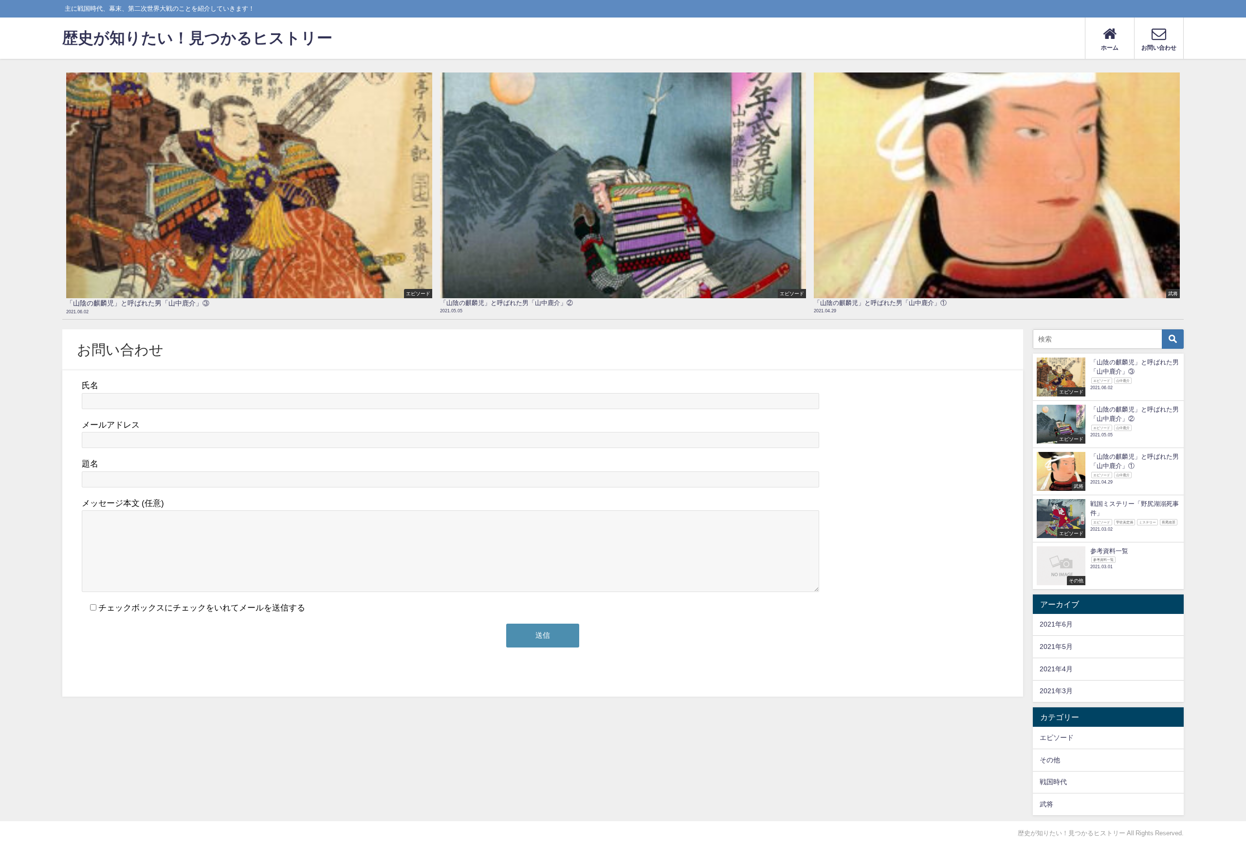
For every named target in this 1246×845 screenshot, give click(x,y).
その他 (1050, 759)
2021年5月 (1056, 646)
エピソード (1057, 737)
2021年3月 (1056, 690)
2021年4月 (1056, 668)
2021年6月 (1056, 624)
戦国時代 (1053, 781)
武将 (1046, 804)
